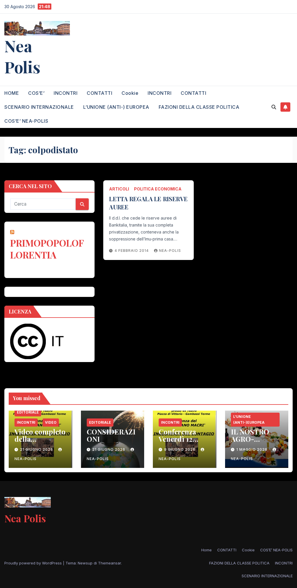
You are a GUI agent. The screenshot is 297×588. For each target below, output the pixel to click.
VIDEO (51, 422)
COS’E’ (36, 93)
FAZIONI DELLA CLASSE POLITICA (199, 107)
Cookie (130, 93)
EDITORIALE (28, 412)
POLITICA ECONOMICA (158, 188)
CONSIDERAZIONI (111, 435)
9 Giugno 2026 (180, 449)
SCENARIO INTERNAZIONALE (39, 107)
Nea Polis (22, 56)
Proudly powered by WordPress (33, 563)
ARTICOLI (119, 188)
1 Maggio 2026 (252, 449)
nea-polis (170, 250)
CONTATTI (99, 93)
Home (206, 550)
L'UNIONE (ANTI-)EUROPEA (249, 419)
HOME (11, 93)
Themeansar (109, 563)
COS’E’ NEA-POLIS (26, 121)
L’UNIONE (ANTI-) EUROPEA (116, 107)
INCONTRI (65, 93)
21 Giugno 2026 (37, 449)
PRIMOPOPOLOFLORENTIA (47, 248)
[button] (273, 107)
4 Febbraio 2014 (132, 250)
